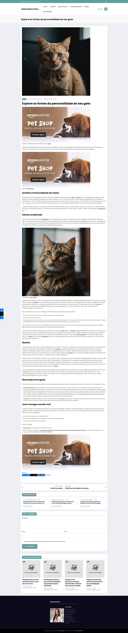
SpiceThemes (80, 630)
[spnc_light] (101, 9)
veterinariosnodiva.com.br (36, 99)
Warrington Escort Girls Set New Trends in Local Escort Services (30, 582)
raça (78, 197)
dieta (78, 334)
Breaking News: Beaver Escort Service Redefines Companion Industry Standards (52, 583)
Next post (68, 486)
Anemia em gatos (56, 488)
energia (35, 302)
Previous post (59, 486)
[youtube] (106, 1)
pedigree (58, 349)
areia (62, 331)
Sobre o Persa (27, 428)
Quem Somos (62, 6)
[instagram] (104, 1)
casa (83, 221)
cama (98, 304)
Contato (53, 6)
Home (45, 6)
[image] (56, 124)
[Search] (99, 9)
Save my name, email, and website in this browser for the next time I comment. (44, 541)
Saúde (86, 6)
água (30, 336)
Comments (25, 518)
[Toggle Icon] (105, 9)
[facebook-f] (97, 1)
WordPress (61, 630)
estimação (45, 219)
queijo (34, 297)
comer (31, 297)
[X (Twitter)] (1, 314)
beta (62, 398)
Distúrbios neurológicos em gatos (77, 488)
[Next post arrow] (105, 487)
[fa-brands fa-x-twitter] (99, 1)
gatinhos (70, 353)
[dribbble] (102, 1)
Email (65, 531)
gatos (73, 197)
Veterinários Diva (29, 9)
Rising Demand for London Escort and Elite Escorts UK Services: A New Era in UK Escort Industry (34, 502)
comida (72, 331)
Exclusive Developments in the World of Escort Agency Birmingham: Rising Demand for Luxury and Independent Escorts (63, 502)
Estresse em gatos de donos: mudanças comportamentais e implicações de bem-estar (63, 430)
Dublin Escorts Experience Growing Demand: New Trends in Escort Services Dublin (73, 583)
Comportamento (76, 6)
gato (49, 143)
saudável (82, 334)
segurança (101, 208)
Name (23, 531)
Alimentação (47, 12)
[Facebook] (1, 310)
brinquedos (45, 336)
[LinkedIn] (1, 317)
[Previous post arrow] (22, 487)
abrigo (56, 366)
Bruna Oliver (30, 188)
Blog (24, 99)
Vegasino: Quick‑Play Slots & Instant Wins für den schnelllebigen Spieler (95, 583)
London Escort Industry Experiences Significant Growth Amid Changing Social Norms (90, 502)
